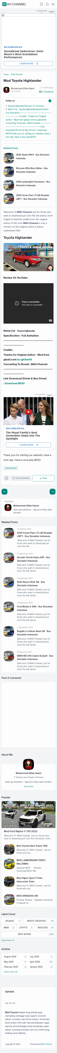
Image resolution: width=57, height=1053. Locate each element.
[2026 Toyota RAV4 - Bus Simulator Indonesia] (8, 163)
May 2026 (8, 962)
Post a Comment (22, 478)
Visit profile (28, 786)
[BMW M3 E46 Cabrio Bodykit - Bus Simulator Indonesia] (8, 660)
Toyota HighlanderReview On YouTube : (26, 106)
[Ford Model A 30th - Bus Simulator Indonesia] (8, 611)
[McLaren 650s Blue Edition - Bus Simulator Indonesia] (8, 176)
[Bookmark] (6, 479)
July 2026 (34, 956)
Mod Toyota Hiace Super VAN (32, 845)
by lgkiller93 (24, 359)
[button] (46, 91)
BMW (6, 927)
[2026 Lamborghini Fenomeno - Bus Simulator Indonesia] (8, 190)
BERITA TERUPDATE (36, 921)
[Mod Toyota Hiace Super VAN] (9, 854)
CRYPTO (23, 927)
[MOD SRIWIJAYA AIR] (9, 904)
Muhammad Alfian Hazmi (26, 505)
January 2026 (36, 967)
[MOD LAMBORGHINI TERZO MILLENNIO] (9, 868)
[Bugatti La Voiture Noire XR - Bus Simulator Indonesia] (8, 636)
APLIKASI (9, 921)
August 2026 (10, 956)
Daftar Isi (10, 100)
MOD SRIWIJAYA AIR (27, 895)
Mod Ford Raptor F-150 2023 (20, 831)
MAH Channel (14, 4)
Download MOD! (15, 383)
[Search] (47, 4)
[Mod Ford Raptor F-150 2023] (28, 827)
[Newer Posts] (52, 492)
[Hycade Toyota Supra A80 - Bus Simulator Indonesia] (8, 562)
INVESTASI (43, 927)
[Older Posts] (4, 492)
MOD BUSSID (11, 468)
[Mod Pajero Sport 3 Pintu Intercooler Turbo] (9, 886)
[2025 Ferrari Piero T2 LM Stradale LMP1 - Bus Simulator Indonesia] (8, 203)
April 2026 (35, 962)
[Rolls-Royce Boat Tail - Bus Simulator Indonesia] (8, 587)
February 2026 (11, 967)
